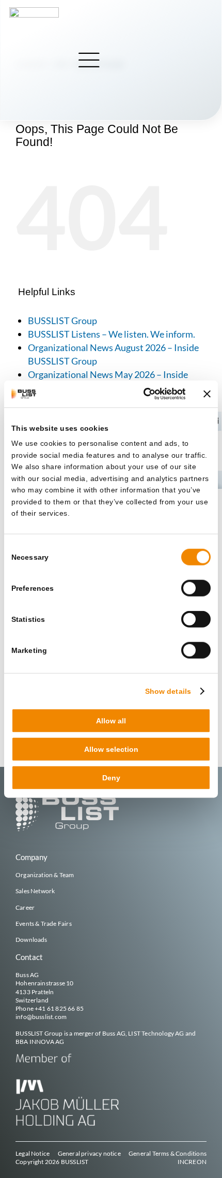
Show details (168, 691)
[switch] (196, 588)
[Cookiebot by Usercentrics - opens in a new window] (141, 393)
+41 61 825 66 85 (59, 1008)
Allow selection (111, 749)
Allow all (111, 720)
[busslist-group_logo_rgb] (34, 11)
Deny (111, 778)
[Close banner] (207, 393)
